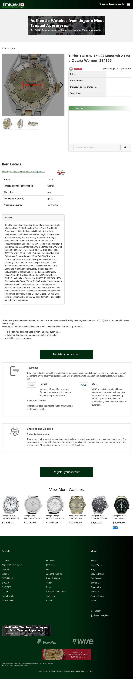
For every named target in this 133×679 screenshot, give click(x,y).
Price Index (96, 587)
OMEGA (6, 569)
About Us (95, 592)
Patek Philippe (53, 578)
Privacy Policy (97, 596)
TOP (4, 48)
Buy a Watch (96, 565)
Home (93, 561)
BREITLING (7, 578)
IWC (48, 569)
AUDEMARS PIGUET (12, 565)
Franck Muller (8, 596)
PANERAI (50, 565)
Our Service (96, 578)
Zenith (49, 587)
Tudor (13, 48)
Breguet (5, 574)
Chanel (49, 600)
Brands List (96, 583)
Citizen (5, 592)
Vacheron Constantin (56, 592)
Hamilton (50, 561)
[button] (5, 85)
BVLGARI (6, 583)
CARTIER (6, 587)
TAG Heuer (51, 596)
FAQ (93, 569)
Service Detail (97, 574)
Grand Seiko (8, 600)
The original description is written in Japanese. (23, 171)
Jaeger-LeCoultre (54, 574)
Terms (93, 600)
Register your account (66, 354)
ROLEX (5, 561)
